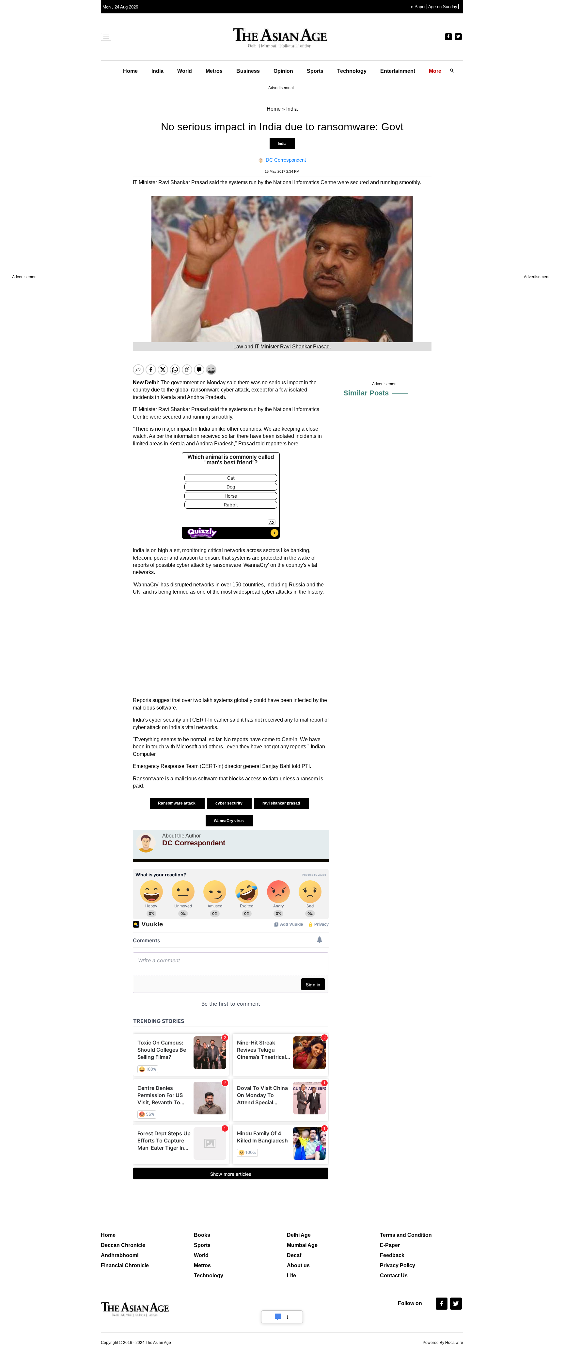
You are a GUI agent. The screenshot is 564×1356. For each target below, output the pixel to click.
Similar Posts (366, 393)
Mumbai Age (302, 1245)
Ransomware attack (177, 803)
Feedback (392, 1255)
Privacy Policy (397, 1265)
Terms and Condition (406, 1235)
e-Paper (418, 6)
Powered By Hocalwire (443, 1342)
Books (202, 1235)
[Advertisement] (231, 646)
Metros (214, 71)
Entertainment (397, 71)
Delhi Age (299, 1235)
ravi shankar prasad (281, 803)
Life (291, 1275)
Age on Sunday (442, 6)
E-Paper (390, 1245)
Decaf (294, 1255)
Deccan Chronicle (123, 1245)
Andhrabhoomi (119, 1255)
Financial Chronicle (125, 1265)
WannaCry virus (229, 821)
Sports (315, 71)
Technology (352, 71)
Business (248, 71)
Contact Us (394, 1275)
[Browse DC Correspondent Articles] (146, 843)
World (184, 71)
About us (298, 1265)
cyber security (229, 803)
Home (130, 71)
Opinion (283, 71)
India (157, 71)
